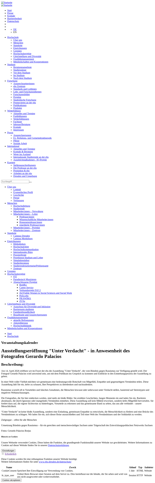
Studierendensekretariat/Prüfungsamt (30, 265)
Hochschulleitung (21, 206)
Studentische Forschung (24, 100)
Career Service (26, 287)
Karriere (11, 162)
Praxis (10, 132)
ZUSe (22, 301)
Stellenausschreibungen (24, 165)
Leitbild (17, 189)
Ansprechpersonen (22, 135)
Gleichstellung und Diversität (27, 56)
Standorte (17, 45)
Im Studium (19, 75)
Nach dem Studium (22, 78)
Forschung (12, 81)
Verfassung (18, 200)
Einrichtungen (20, 48)
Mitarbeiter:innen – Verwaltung (28, 211)
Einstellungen (8, 451)
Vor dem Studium (21, 72)
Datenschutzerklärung (58, 445)
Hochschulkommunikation (26, 249)
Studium (11, 64)
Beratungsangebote (22, 67)
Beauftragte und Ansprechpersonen (30, 314)
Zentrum (17, 268)
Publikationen (19, 105)
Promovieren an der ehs (24, 102)
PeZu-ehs (23, 295)
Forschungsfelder (21, 94)
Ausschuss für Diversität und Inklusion (31, 306)
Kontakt (11, 16)
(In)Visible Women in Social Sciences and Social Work (45, 293)
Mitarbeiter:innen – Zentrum (26, 230)
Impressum (18, 130)
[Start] (6, 2)
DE (15, 29)
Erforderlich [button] (10, 454)
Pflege (16, 140)
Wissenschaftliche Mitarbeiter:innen (36, 219)
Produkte (17, 108)
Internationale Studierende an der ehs (31, 157)
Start (9, 10)
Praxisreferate (19, 255)
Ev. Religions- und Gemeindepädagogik (32, 138)
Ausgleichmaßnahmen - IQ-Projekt (30, 159)
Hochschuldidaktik (22, 325)
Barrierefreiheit (14, 18)
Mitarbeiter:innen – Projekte (26, 227)
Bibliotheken (19, 244)
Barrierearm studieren (23, 309)
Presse (10, 13)
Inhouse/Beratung (21, 124)
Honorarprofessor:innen (30, 222)
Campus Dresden (21, 236)
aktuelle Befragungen (23, 320)
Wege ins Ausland (22, 154)
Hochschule (13, 37)
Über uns (17, 40)
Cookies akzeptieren (11, 480)
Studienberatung (21, 263)
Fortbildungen (20, 116)
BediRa (23, 285)
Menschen (18, 42)
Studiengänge (19, 70)
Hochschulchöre (21, 246)
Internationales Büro (23, 252)
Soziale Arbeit (20, 143)
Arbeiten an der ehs (22, 173)
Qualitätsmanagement (23, 59)
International (13, 146)
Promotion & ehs (21, 170)
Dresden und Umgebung (25, 176)
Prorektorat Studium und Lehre (28, 257)
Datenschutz (13, 21)
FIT (15, 276)
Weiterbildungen (21, 119)
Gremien (17, 51)
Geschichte (18, 195)
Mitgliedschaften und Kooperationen (30, 61)
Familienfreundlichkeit (24, 312)
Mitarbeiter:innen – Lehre (25, 214)
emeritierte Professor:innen (32, 225)
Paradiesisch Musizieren (24, 279)
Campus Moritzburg (23, 238)
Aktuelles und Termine (24, 113)
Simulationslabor (21, 260)
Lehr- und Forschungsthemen (27, 91)
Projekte (17, 97)
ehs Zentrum (19, 86)
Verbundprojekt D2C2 (30, 290)
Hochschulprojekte (22, 53)
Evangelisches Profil (23, 192)
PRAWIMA (25, 298)
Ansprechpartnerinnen (24, 83)
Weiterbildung (14, 110)
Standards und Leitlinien (25, 89)
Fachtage (17, 121)
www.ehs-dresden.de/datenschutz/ (55, 461)
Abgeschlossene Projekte (25, 282)
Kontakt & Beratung (23, 151)
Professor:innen (26, 216)
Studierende (19, 208)
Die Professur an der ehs (25, 168)
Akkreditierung (20, 323)
